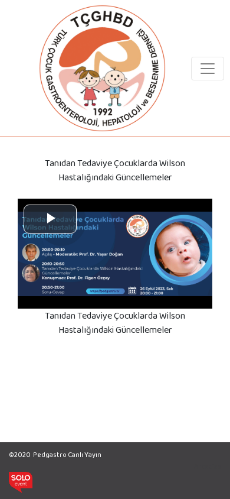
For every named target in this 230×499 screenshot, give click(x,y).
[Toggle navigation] (207, 68)
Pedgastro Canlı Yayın (67, 454)
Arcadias (207, 466)
